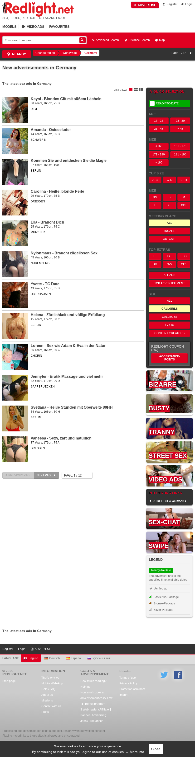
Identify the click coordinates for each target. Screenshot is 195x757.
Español (76, 658)
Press (45, 712)
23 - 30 (180, 120)
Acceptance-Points (169, 358)
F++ (169, 256)
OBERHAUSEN (41, 294)
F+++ (183, 256)
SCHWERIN (38, 139)
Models (9, 26)
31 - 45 (158, 129)
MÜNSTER (38, 232)
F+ (155, 256)
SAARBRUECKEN (43, 386)
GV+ (169, 264)
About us (47, 694)
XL (169, 205)
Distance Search (139, 40)
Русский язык (101, 658)
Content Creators (169, 333)
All (169, 300)
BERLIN (36, 170)
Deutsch (54, 658)
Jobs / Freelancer (91, 721)
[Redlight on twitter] (164, 675)
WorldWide (70, 53)
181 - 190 (180, 154)
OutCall (169, 239)
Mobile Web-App (52, 683)
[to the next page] (191, 53)
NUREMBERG (40, 263)
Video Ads (35, 26)
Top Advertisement (169, 283)
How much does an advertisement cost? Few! (96, 695)
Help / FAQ (48, 689)
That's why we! (50, 677)
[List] (130, 90)
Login (189, 4)
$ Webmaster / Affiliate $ (95, 709)
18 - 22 (158, 120)
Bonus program (94, 704)
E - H (183, 180)
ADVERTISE (146, 5)
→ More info (135, 752)
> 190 (158, 162)
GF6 (183, 264)
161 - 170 (180, 146)
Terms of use (127, 677)
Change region (45, 53)
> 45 (180, 129)
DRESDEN (38, 201)
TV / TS (169, 325)
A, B (155, 180)
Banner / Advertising (93, 715)
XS (155, 197)
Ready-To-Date (167, 103)
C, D (169, 180)
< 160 (158, 146)
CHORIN (36, 355)
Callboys (169, 316)
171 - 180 (158, 154)
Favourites (59, 26)
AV (155, 264)
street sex (169, 501)
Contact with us (51, 706)
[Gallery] (141, 90)
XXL (183, 205)
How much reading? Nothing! (93, 683)
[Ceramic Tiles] (135, 90)
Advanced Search (107, 40)
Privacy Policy (128, 683)
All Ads (169, 275)
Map (161, 40)
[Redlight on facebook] (178, 675)
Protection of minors (132, 689)
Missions (47, 700)
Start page (9, 681)
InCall (169, 231)
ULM (34, 109)
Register (171, 4)
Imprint (123, 694)
